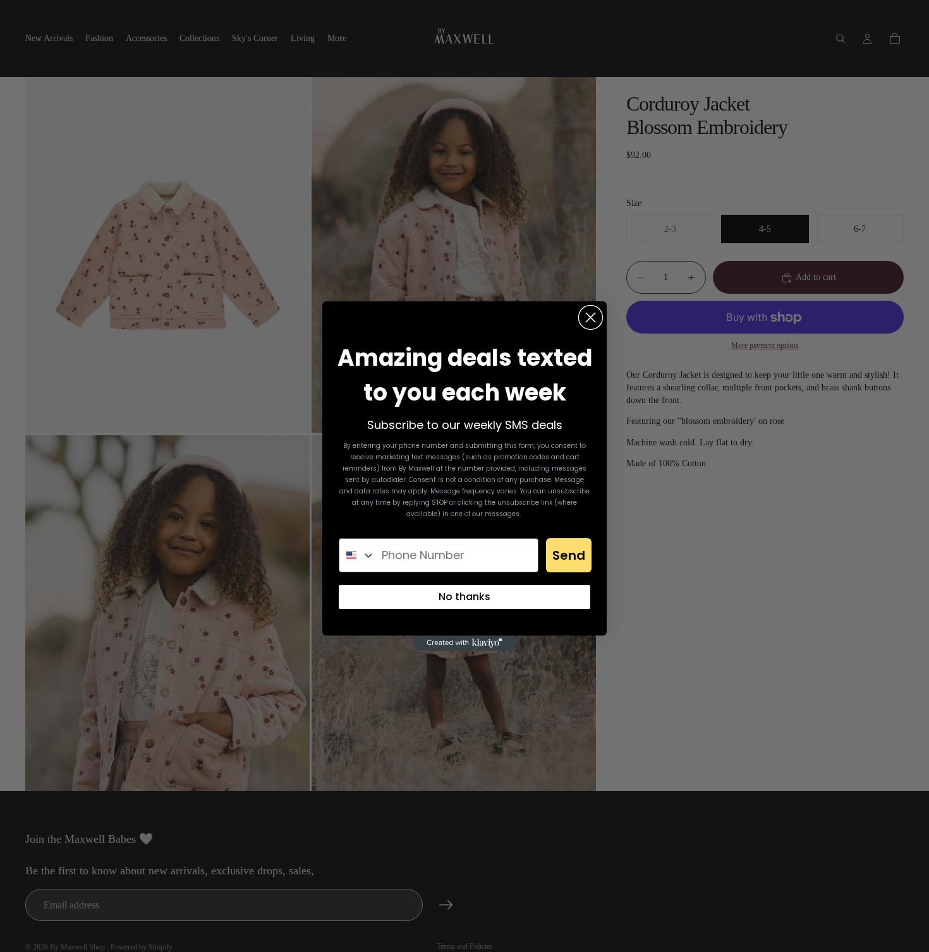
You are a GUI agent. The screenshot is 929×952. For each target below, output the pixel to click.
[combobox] (357, 555)
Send (568, 555)
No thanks (464, 596)
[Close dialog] (591, 317)
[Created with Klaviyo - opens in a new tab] (464, 643)
